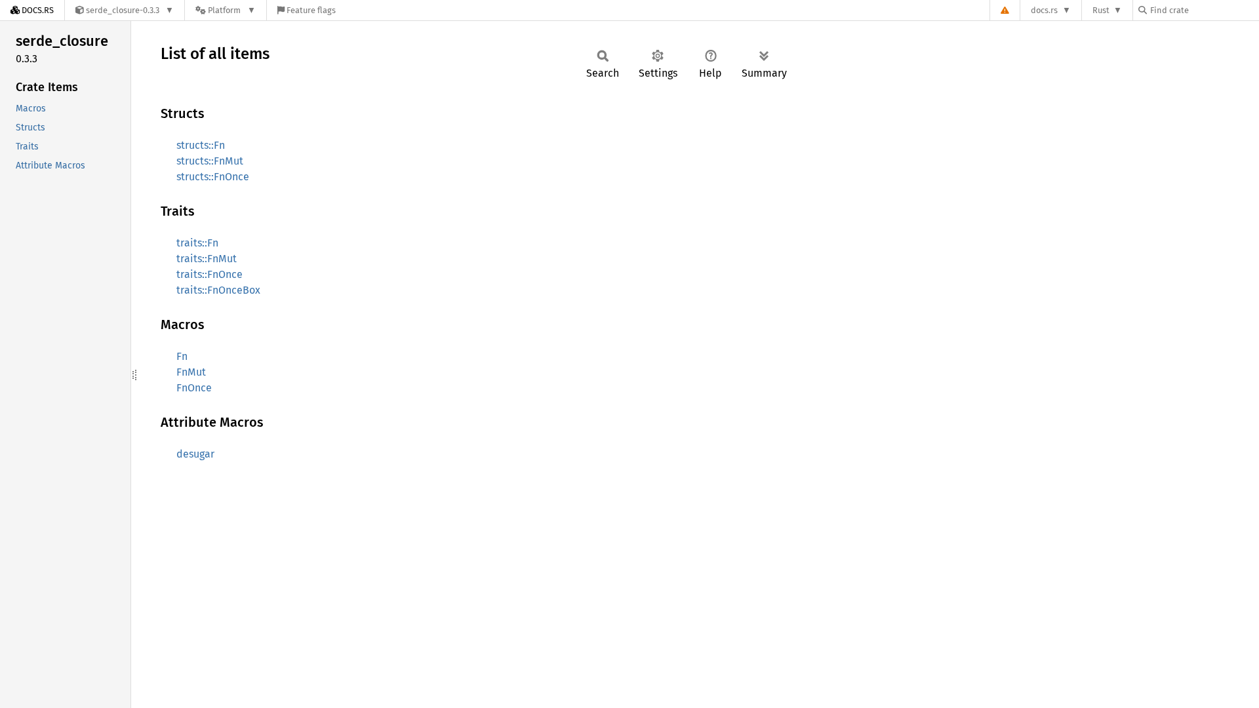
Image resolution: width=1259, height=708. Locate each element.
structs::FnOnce (212, 176)
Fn (182, 356)
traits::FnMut (206, 258)
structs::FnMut (209, 161)
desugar (195, 454)
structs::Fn (200, 145)
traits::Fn (197, 243)
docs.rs (1044, 10)
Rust (1100, 10)
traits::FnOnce (209, 274)
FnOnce (194, 388)
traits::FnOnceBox (218, 290)
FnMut (191, 372)
